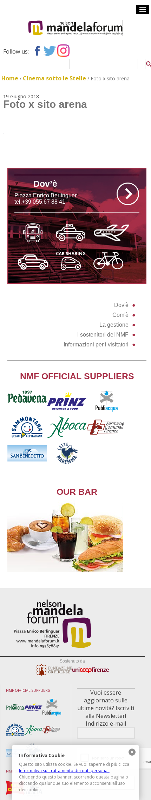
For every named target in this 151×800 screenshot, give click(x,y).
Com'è (120, 315)
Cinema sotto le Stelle (54, 78)
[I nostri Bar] (65, 570)
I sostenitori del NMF (103, 335)
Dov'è (121, 305)
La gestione (114, 325)
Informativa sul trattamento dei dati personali (64, 771)
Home (9, 78)
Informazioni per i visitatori (96, 344)
